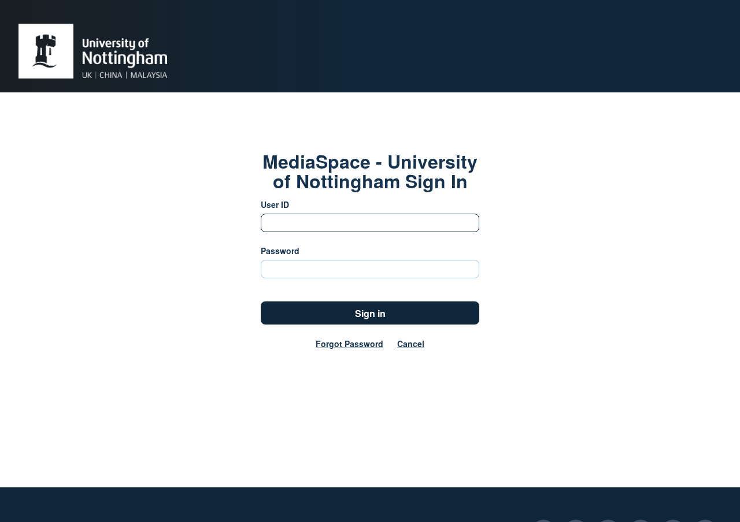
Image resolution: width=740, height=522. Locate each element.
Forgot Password (349, 343)
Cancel (410, 343)
